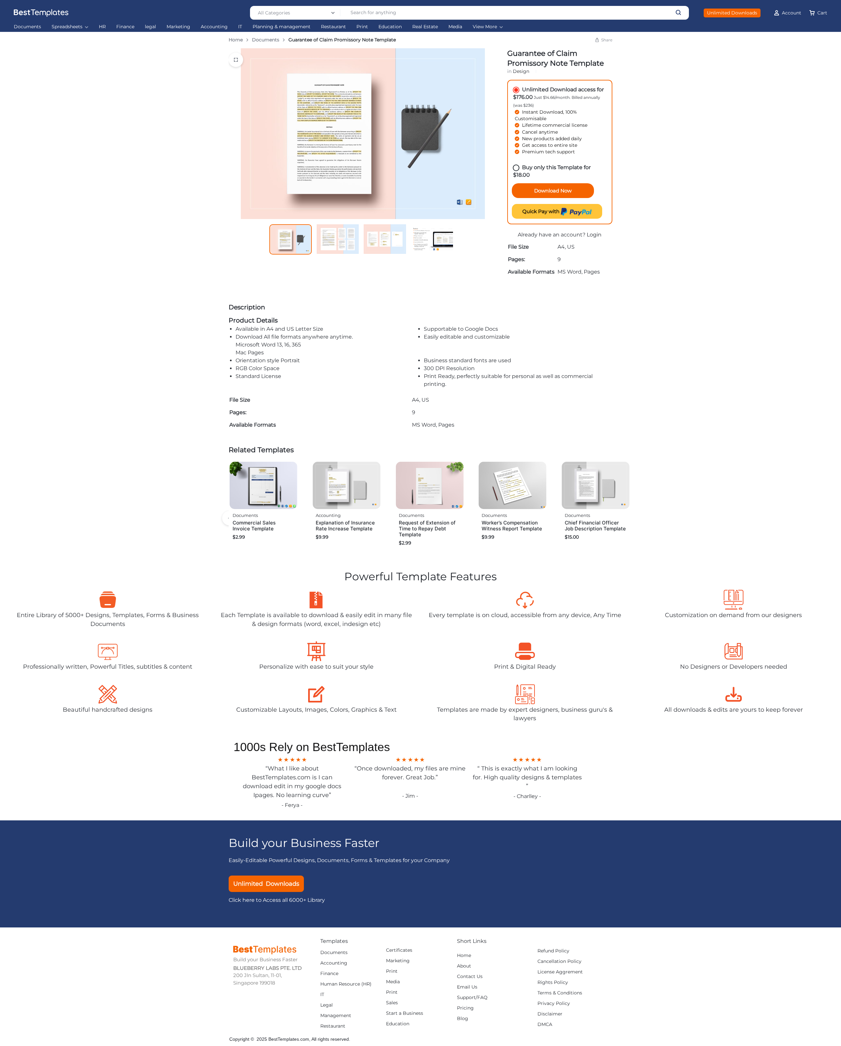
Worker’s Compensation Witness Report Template (512, 526)
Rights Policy (552, 982)
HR (102, 27)
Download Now (553, 191)
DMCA (544, 1024)
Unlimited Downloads (732, 13)
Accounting (214, 27)
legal (150, 27)
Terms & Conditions (559, 993)
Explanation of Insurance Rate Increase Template (345, 526)
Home (236, 40)
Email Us (467, 987)
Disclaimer (549, 1014)
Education (390, 27)
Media (455, 27)
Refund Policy (553, 951)
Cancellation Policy (559, 961)
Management (335, 1015)
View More (485, 27)
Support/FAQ (472, 997)
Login (594, 235)
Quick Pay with (541, 211)
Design (521, 71)
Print (362, 27)
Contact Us (470, 976)
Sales (392, 1003)
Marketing (178, 27)
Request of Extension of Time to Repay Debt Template (427, 529)
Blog (462, 1018)
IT (240, 27)
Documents (27, 27)
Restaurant (333, 27)
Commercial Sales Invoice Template (254, 526)
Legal (326, 1005)
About (464, 966)
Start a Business (404, 1013)
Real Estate (425, 27)
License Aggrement (560, 972)
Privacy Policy (553, 1003)
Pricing (465, 1008)
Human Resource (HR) (346, 984)
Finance (125, 27)
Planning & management (281, 27)
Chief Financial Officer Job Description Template (595, 526)
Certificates (399, 950)
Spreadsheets (67, 27)
